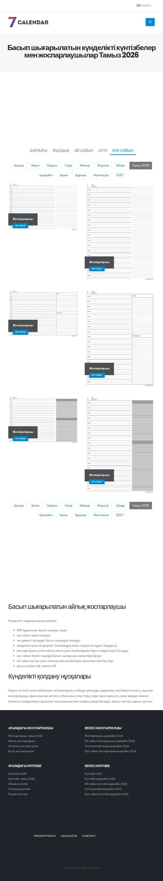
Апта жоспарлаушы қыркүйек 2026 (107, 746)
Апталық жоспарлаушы (23, 746)
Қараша (80, 175)
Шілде (120, 165)
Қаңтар (19, 165)
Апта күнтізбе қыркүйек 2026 (103, 789)
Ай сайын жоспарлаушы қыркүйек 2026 (110, 741)
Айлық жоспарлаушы (21, 741)
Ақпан (35, 165)
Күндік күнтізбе (18, 794)
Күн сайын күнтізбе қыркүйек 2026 (107, 794)
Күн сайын (122, 150)
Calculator (69, 836)
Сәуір (68, 165)
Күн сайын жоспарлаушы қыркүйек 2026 (110, 751)
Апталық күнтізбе (19, 789)
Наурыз (52, 165)
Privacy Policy (45, 836)
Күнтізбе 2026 (17, 773)
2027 (120, 175)
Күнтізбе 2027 (94, 773)
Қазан (64, 175)
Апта (102, 150)
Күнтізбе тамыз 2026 (21, 779)
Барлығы (38, 150)
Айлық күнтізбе (18, 784)
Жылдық (60, 150)
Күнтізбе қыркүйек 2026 (100, 779)
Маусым (103, 165)
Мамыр (85, 165)
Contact (89, 836)
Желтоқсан (101, 175)
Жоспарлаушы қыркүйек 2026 (104, 736)
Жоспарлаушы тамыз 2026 (25, 736)
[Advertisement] (81, 108)
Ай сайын (83, 150)
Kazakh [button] (145, 5)
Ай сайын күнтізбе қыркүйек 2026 (106, 784)
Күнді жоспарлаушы (21, 751)
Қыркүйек (45, 175)
